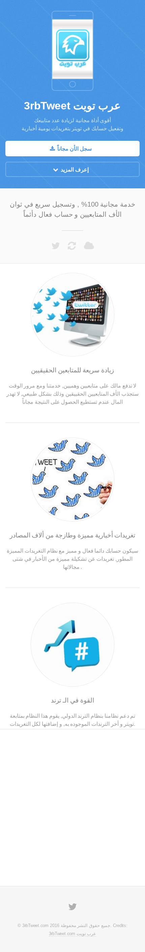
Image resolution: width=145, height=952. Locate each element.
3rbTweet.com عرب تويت (72, 933)
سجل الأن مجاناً (74, 149)
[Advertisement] (72, 47)
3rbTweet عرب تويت (72, 106)
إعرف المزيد (75, 170)
